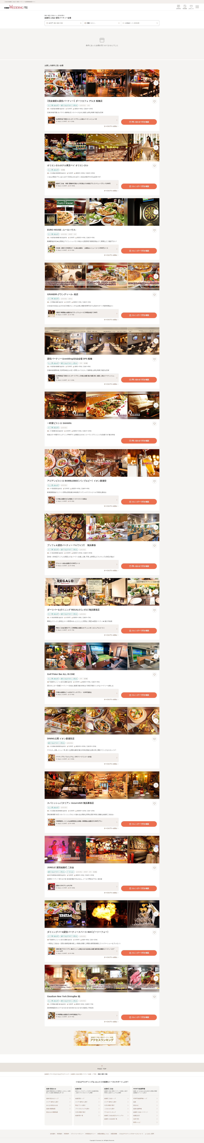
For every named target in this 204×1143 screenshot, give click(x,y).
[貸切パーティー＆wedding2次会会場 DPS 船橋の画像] (102, 341)
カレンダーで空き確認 (140, 186)
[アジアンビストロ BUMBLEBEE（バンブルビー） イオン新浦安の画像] (102, 463)
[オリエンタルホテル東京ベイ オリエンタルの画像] (102, 147)
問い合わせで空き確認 (140, 122)
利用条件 (66, 1133)
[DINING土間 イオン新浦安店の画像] (102, 721)
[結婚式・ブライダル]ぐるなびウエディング (57, 1074)
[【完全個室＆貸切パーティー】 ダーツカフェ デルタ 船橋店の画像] (102, 83)
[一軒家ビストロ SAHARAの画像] (102, 405)
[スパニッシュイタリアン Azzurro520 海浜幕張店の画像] (102, 785)
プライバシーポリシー (77, 1133)
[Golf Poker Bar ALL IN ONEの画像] (102, 656)
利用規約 (59, 1133)
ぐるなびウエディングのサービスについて (131, 1133)
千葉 (94, 1074)
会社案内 (52, 1133)
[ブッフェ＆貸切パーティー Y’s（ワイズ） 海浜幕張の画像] (102, 527)
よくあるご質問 (149, 1133)
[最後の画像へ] (156, 83)
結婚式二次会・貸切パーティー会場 (81, 1074)
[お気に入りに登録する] (154, 101)
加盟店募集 (114, 1133)
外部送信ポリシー (90, 1133)
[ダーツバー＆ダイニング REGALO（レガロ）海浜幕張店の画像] (102, 592)
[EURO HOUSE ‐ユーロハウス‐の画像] (102, 212)
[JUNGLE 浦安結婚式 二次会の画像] (102, 849)
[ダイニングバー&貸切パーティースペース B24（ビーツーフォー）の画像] (102, 914)
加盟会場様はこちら (103, 1133)
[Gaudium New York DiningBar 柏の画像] (102, 978)
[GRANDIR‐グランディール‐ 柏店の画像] (102, 276)
